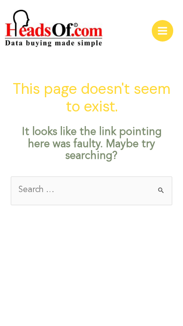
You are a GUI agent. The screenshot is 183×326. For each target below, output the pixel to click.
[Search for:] (91, 190)
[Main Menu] (162, 31)
